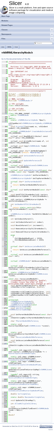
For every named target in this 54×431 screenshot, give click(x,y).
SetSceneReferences (33, 156)
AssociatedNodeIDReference (29, 337)
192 (4, 337)
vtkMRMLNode (23, 115)
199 (4, 357)
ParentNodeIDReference (27, 321)
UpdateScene (29, 165)
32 (4, 122)
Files (27, 39)
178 (4, 318)
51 (4, 151)
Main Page (6, 16)
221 (4, 404)
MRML (9, 47)
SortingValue (24, 394)
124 (4, 238)
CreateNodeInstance (41, 131)
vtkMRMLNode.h (25, 101)
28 (4, 114)
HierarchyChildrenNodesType (22, 353)
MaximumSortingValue (34, 397)
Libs (2, 47)
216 (4, 397)
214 (4, 394)
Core (16, 47)
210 (4, 381)
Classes (27, 30)
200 (4, 361)
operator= (20, 308)
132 (4, 246)
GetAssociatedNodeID (34, 246)
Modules (5, 21)
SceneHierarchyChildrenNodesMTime (25, 365)
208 (4, 374)
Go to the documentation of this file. (16, 59)
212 (4, 387)
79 (4, 182)
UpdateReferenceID (32, 170)
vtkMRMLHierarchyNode (41, 114)
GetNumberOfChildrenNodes (27, 204)
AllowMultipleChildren (25, 404)
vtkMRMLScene (42, 165)
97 (4, 204)
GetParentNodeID (32, 182)
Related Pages (7, 25)
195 (4, 344)
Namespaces (27, 34)
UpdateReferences (32, 161)
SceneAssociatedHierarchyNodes (23, 384)
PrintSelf (20, 127)
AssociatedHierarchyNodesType (23, 378)
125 (4, 240)
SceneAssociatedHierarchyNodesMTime (26, 391)
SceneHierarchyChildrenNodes (22, 360)
